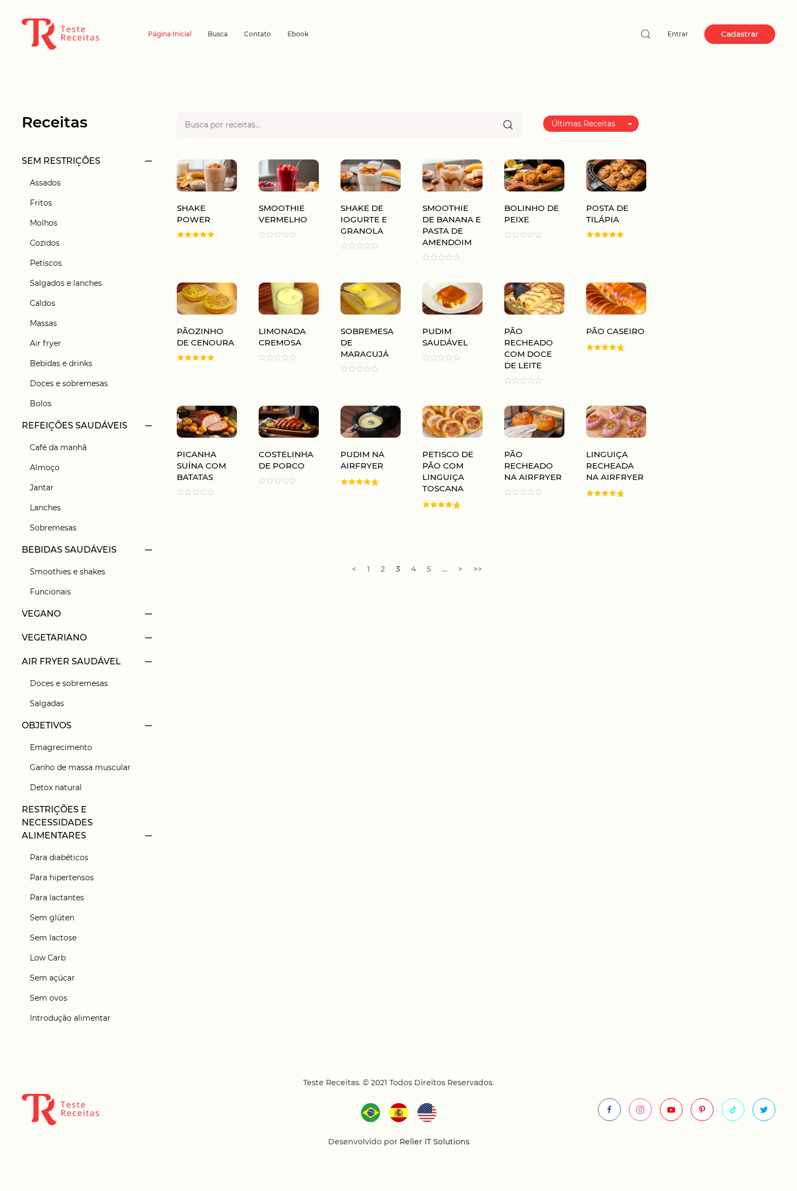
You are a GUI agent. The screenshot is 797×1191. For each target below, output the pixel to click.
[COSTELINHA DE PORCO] (289, 421)
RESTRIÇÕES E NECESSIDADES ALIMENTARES (57, 822)
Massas (43, 323)
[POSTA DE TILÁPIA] (616, 175)
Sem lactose (53, 938)
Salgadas (47, 703)
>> (477, 569)
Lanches (45, 508)
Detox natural (56, 787)
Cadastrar (740, 34)
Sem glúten (52, 918)
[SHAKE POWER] (207, 175)
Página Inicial (169, 34)
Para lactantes (57, 897)
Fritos (41, 203)
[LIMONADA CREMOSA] (289, 298)
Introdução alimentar (70, 1018)
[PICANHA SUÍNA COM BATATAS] (207, 421)
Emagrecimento (61, 747)
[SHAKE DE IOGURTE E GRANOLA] (370, 175)
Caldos (42, 303)
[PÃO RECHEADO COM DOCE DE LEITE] (534, 298)
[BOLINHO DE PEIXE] (534, 175)
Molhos (43, 223)
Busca (218, 34)
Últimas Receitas (583, 124)
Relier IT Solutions (433, 1142)
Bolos (41, 403)
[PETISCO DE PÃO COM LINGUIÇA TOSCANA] (452, 421)
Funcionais (50, 592)
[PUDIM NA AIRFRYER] (370, 421)
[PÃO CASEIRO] (616, 298)
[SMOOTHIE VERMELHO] (289, 175)
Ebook (297, 34)
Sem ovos (48, 998)
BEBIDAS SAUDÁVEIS (69, 550)
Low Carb (48, 958)
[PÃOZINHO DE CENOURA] (207, 298)
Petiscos (46, 263)
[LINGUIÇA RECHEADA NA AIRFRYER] (616, 421)
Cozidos (45, 243)
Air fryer (45, 343)
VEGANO (41, 614)
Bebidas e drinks (61, 363)
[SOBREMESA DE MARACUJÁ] (370, 298)
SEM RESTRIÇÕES (61, 161)
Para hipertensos (62, 877)
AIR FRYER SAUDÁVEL (71, 661)
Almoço (45, 467)
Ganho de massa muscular (80, 767)
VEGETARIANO (54, 637)
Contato (257, 34)
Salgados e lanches (66, 283)
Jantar (42, 487)
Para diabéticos (59, 857)
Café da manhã (58, 447)
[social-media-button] (609, 1109)
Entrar (677, 34)
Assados (45, 183)
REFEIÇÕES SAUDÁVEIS (74, 425)
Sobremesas (53, 528)
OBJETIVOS (47, 725)
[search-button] (645, 34)
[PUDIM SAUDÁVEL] (452, 298)
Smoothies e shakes (67, 572)
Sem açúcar (52, 978)
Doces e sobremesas (69, 383)
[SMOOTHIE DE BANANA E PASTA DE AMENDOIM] (452, 175)
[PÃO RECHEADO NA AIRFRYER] (534, 421)
